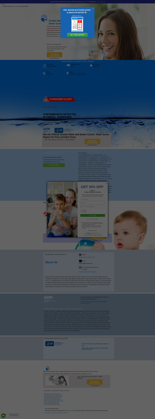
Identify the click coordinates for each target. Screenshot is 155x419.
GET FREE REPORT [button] (77, 35)
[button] (93, 8)
